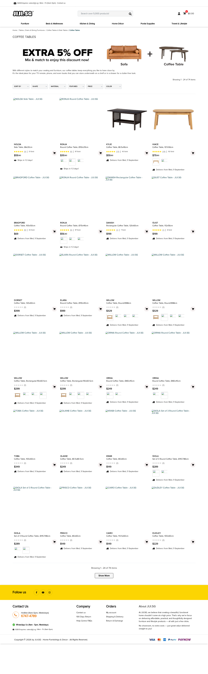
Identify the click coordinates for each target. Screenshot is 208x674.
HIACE (155, 144)
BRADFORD (19, 222)
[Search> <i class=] (130, 13)
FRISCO (63, 533)
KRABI (109, 456)
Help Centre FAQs (84, 621)
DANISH (110, 222)
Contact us (61, 3)
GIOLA (155, 456)
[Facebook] (36, 592)
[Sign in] (179, 13)
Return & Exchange (114, 621)
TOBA (17, 456)
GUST (155, 222)
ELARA (63, 300)
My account (111, 612)
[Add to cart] (54, 153)
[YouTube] (43, 592)
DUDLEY (156, 533)
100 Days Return (83, 616)
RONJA (63, 144)
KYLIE (109, 144)
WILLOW (110, 300)
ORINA (109, 378)
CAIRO (109, 533)
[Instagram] (49, 592)
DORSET (18, 300)
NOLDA (17, 144)
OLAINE (64, 456)
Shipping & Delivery (114, 616)
